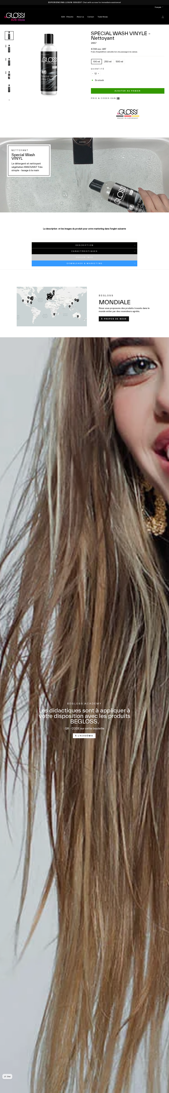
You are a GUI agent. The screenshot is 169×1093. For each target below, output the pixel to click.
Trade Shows (102, 17)
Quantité (98, 69)
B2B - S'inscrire (67, 17)
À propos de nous (114, 319)
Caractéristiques (84, 251)
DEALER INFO (84, 257)
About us (80, 17)
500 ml (119, 61)
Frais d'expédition (98, 52)
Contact (90, 17)
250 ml (107, 61)
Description (85, 245)
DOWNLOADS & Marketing (84, 263)
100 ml (96, 61)
